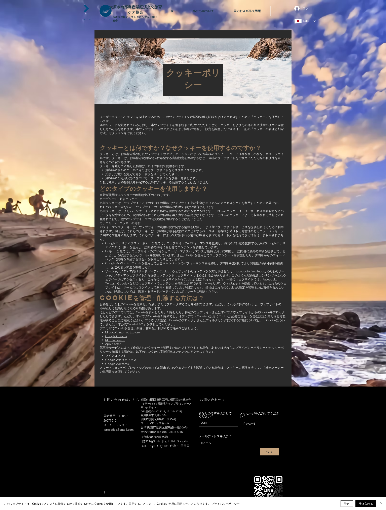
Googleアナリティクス (121, 360)
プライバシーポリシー (225, 504)
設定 (347, 504)
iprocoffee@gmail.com (119, 429)
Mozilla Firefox (115, 340)
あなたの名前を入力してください (215, 415)
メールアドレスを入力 (214, 436)
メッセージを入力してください (259, 415)
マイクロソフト (115, 356)
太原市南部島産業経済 (128, 7)
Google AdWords (117, 364)
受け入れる (366, 504)
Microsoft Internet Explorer (123, 332)
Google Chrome (116, 336)
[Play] (86, 8)
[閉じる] (381, 503)
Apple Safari (113, 344)
